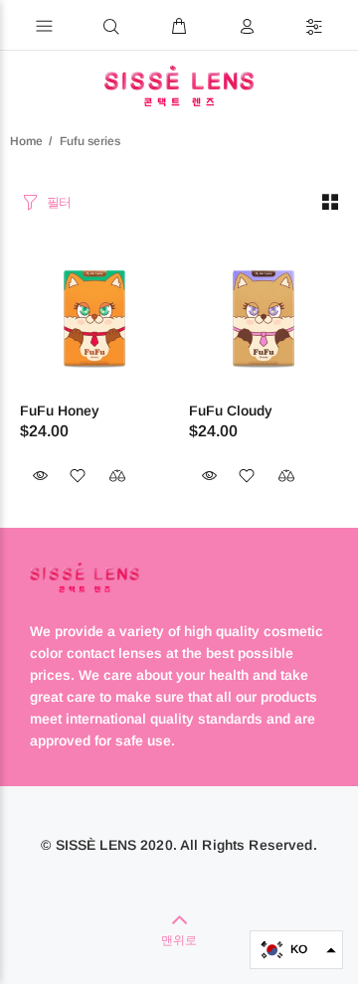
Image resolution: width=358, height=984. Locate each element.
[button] (296, 949)
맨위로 (179, 940)
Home (26, 141)
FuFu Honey (59, 410)
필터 (59, 202)
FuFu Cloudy (230, 410)
